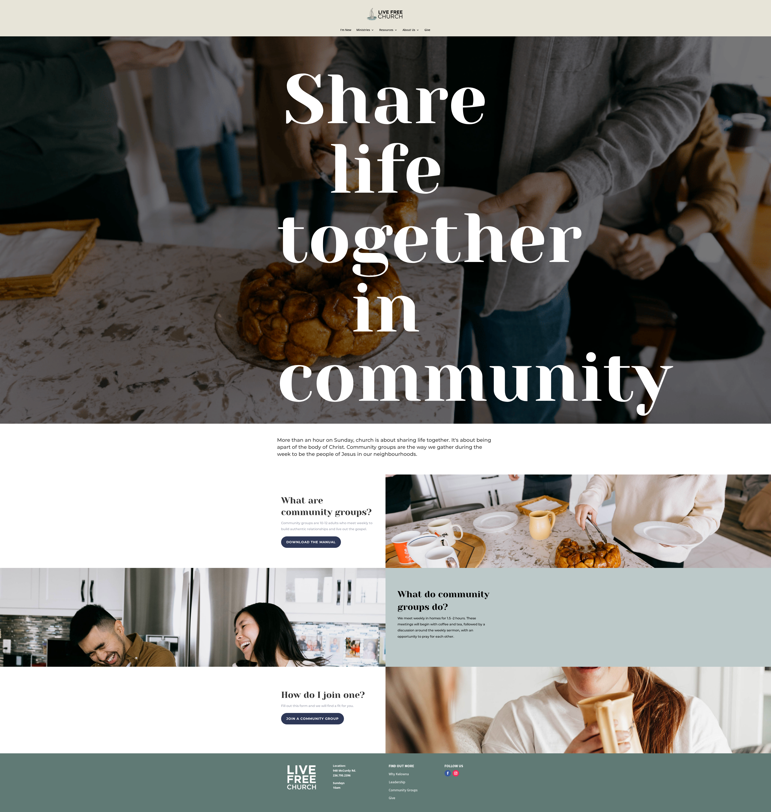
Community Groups (403, 790)
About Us (409, 30)
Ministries (363, 30)
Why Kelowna (399, 774)
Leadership (397, 782)
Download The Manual (311, 542)
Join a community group (312, 719)
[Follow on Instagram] (456, 773)
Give (427, 30)
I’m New (345, 30)
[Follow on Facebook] (448, 773)
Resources (386, 30)
